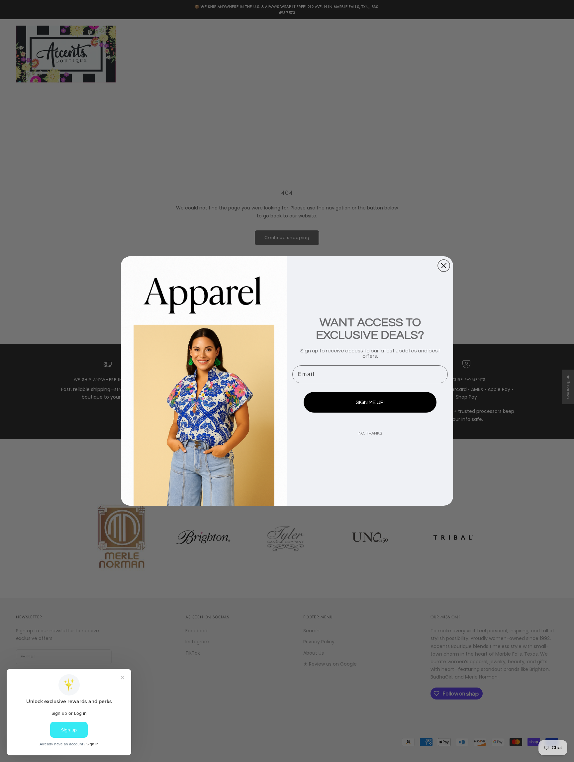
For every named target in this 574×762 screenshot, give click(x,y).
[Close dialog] (444, 266)
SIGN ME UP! (370, 402)
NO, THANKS (370, 433)
